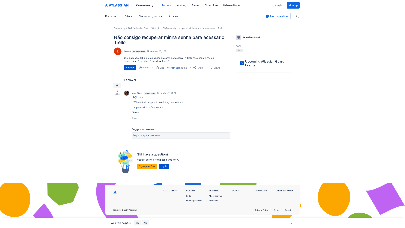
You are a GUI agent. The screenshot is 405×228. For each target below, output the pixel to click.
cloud (240, 50)
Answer (130, 67)
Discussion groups (150, 16)
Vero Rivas (172, 67)
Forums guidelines (194, 200)
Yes (138, 223)
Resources (213, 200)
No (145, 223)
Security (289, 210)
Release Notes (231, 5)
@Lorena (138, 97)
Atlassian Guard (142, 28)
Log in (279, 5)
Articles (173, 16)
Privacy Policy (261, 210)
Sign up (293, 5)
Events (195, 5)
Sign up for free (147, 166)
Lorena (127, 51)
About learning (215, 196)
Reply (134, 118)
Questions (157, 28)
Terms (276, 210)
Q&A (128, 16)
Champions (211, 5)
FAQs (188, 196)
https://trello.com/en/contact (148, 107)
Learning (181, 5)
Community (144, 5)
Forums (166, 5)
